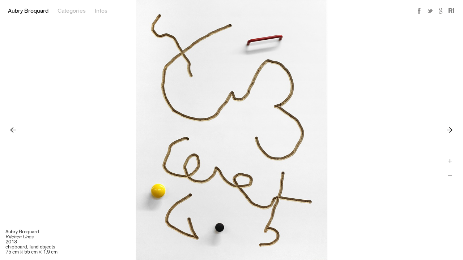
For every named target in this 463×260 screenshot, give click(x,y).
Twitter (430, 11)
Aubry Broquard (28, 11)
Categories (72, 11)
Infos (101, 11)
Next (450, 130)
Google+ (441, 11)
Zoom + (449, 161)
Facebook (419, 11)
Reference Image (451, 11)
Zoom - (449, 176)
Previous (13, 130)
